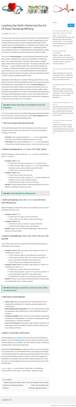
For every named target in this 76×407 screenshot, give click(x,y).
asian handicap (17, 338)
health (6, 33)
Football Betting (38, 368)
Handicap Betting (7, 370)
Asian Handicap (19, 368)
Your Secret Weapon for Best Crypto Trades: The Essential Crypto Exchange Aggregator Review (37, 385)
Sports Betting (26, 370)
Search (55, 22)
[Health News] (38, 15)
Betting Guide (29, 368)
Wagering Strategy (37, 370)
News (9, 368)
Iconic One (54, 405)
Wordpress (72, 405)
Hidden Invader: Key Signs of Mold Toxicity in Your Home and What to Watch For (14, 385)
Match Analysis (17, 370)
